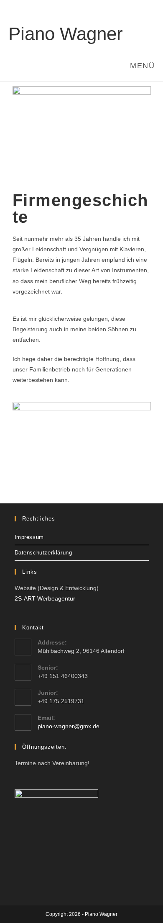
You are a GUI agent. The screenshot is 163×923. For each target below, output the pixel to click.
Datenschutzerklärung (43, 552)
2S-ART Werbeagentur (45, 598)
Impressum (29, 537)
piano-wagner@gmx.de (68, 726)
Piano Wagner (65, 33)
